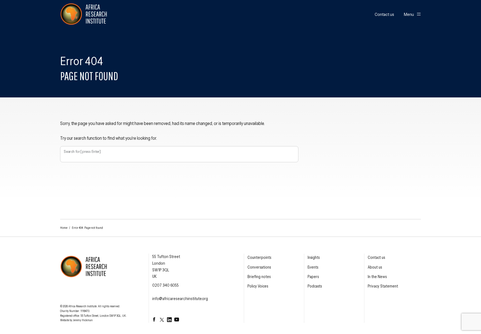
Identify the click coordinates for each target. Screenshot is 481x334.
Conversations (259, 267)
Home (63, 228)
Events (313, 267)
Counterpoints (259, 257)
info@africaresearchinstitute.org (180, 298)
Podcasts (315, 286)
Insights (314, 257)
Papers (313, 276)
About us (375, 267)
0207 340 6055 (165, 285)
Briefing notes (259, 276)
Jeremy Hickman (83, 320)
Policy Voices (257, 286)
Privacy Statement (383, 286)
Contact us (384, 14)
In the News (377, 276)
